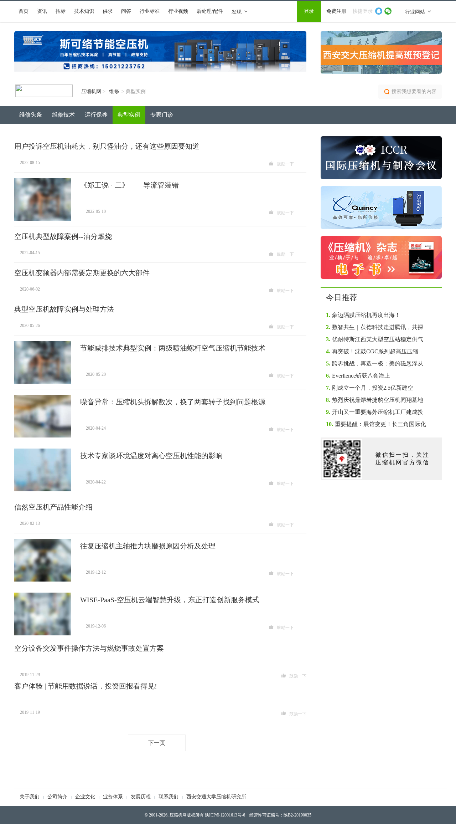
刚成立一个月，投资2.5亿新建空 (369, 388)
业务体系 (113, 796)
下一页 (156, 743)
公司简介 (57, 796)
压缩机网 (93, 91)
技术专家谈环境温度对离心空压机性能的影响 (151, 456)
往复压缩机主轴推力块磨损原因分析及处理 (148, 546)
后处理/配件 (210, 11)
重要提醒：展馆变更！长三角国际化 (376, 424)
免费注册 (336, 11)
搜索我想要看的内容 (414, 91)
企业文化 (85, 796)
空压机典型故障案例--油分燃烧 (63, 236)
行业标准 (150, 11)
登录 (309, 11)
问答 (126, 11)
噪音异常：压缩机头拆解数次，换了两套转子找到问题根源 (172, 402)
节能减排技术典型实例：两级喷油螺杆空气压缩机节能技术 (172, 348)
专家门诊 (161, 115)
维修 (114, 91)
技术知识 (84, 11)
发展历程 (141, 796)
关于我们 (30, 796)
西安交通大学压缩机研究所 (216, 796)
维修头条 (30, 115)
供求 (108, 11)
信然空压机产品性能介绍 (53, 507)
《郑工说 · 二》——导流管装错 (129, 185)
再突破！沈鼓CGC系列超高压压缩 (372, 351)
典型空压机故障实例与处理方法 (64, 309)
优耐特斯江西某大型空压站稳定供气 (374, 339)
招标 (61, 11)
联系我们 (168, 796)
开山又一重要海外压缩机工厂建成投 (374, 412)
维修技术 (63, 115)
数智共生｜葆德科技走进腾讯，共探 (374, 327)
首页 (23, 11)
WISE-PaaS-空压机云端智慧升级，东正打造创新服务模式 (169, 600)
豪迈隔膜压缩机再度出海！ (363, 315)
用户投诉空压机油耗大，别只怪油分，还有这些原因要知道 (107, 146)
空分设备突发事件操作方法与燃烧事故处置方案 (89, 648)
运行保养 (96, 115)
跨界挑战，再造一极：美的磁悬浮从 (374, 363)
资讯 (42, 11)
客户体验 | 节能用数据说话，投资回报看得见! (85, 686)
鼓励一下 (285, 164)
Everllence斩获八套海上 (358, 376)
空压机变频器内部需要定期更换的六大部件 (82, 273)
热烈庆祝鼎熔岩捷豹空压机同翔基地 (374, 400)
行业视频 (178, 11)
